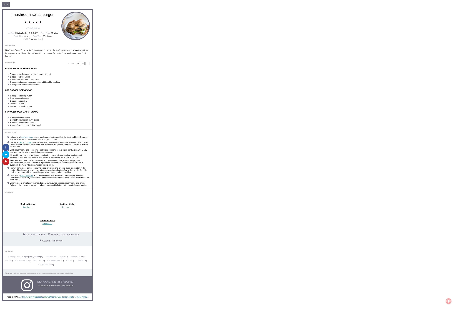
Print (6, 4)
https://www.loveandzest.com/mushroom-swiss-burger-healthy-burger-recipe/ (54, 297)
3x (87, 64)
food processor (26, 137)
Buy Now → (27, 207)
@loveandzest (44, 285)
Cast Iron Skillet (67, 204)
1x (78, 64)
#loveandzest (69, 285)
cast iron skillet (25, 142)
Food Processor (47, 220)
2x (83, 64)
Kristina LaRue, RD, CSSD (26, 33)
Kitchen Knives (28, 204)
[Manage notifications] (448, 301)
